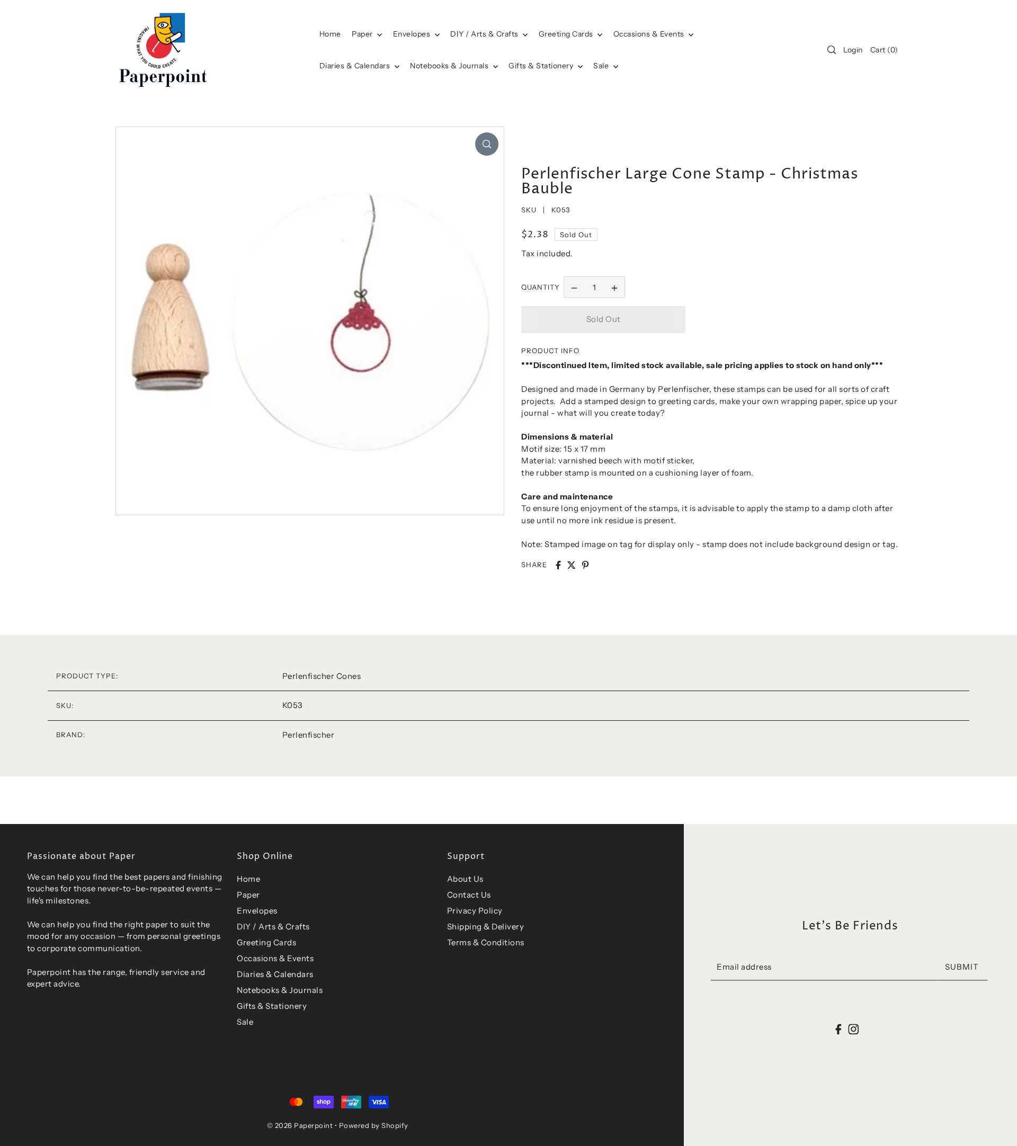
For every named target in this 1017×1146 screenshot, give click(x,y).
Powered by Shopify (373, 1125)
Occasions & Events (275, 958)
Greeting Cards (567, 34)
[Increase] (614, 287)
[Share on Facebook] (558, 565)
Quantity (540, 287)
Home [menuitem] (330, 34)
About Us (465, 879)
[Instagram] (853, 1029)
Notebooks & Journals (450, 65)
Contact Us (469, 895)
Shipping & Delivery (485, 926)
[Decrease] (574, 287)
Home (248, 879)
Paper (363, 34)
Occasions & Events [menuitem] (649, 34)
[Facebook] (839, 1029)
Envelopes (412, 34)
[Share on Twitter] (571, 565)
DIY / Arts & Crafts (485, 34)
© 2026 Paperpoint (300, 1125)
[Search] (832, 50)
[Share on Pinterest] (585, 565)
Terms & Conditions (485, 942)
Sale (602, 65)
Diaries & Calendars (355, 65)
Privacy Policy (475, 911)
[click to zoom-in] (486, 144)
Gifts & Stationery (541, 65)
